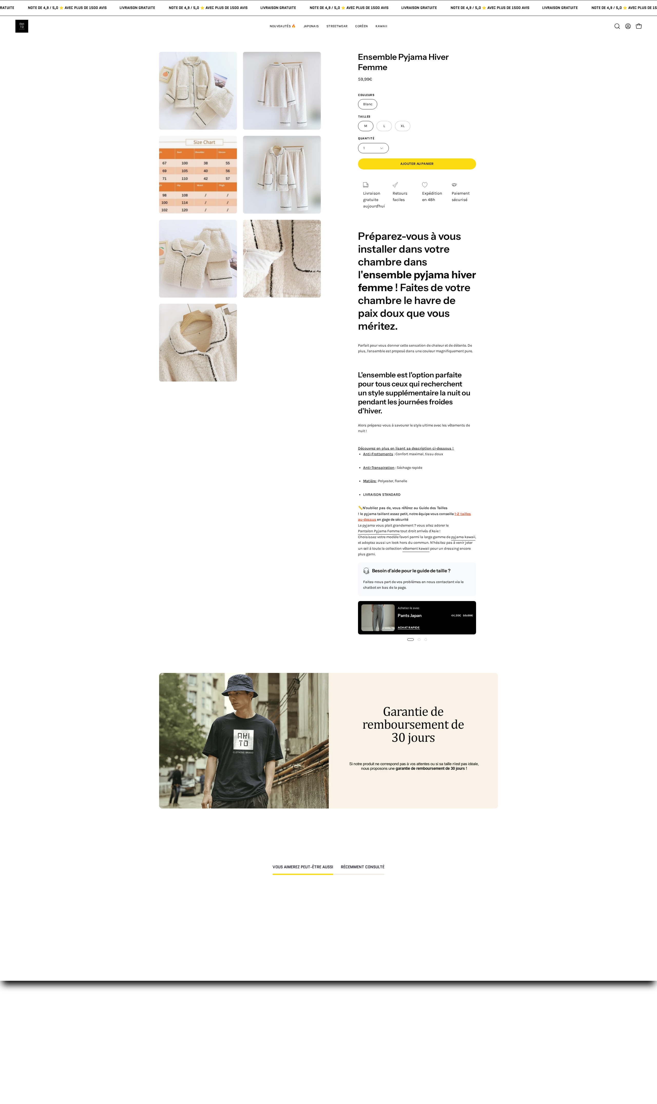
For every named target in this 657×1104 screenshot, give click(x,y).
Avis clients (396, 1039)
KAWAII (252, 1056)
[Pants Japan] (378, 617)
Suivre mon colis (402, 1056)
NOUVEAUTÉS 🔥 (261, 1022)
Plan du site (327, 1079)
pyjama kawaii (463, 537)
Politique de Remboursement (343, 1039)
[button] (381, 26)
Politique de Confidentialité (341, 1062)
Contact (323, 1022)
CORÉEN (254, 1047)
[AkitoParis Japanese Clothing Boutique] (21, 26)
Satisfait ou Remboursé (408, 1022)
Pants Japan (410, 615)
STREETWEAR (258, 1039)
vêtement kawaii (415, 548)
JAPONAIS (255, 1031)
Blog (390, 1064)
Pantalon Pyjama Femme (379, 531)
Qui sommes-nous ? (405, 1031)
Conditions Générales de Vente (344, 1071)
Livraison (394, 1047)
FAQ (319, 1031)
